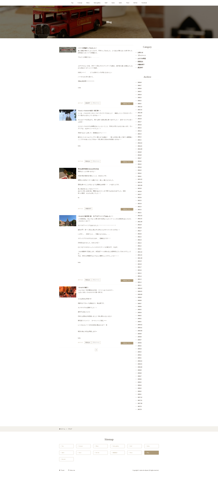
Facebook (144, 2)
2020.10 (140, 294)
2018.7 (139, 376)
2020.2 (139, 318)
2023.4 (139, 203)
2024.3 (139, 170)
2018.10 (140, 367)
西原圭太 (87, 161)
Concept (80, 2)
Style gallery (97, 2)
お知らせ (140, 52)
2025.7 (139, 121)
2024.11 (140, 146)
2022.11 (140, 218)
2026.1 (139, 103)
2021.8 (139, 264)
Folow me (72, 470)
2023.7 (139, 194)
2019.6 (139, 342)
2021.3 (139, 279)
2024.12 (140, 143)
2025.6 (139, 124)
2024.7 (139, 158)
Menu (87, 2)
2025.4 (139, 131)
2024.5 (139, 164)
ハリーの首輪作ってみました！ (87, 48)
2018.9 (139, 370)
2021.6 (139, 270)
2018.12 (140, 361)
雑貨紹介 (115, 452)
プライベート (96, 103)
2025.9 (139, 115)
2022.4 (139, 240)
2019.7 (139, 340)
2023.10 (140, 185)
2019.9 (139, 333)
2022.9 (139, 224)
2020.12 (140, 288)
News (130, 452)
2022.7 (139, 230)
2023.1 (139, 212)
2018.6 (139, 379)
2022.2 (139, 246)
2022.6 (139, 234)
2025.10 (140, 112)
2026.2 (139, 100)
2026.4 (139, 94)
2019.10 (140, 330)
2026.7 (139, 85)
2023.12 (140, 179)
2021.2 (139, 282)
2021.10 (140, 258)
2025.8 (139, 118)
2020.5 (139, 309)
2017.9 (139, 406)
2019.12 (140, 324)
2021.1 (139, 285)
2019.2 (139, 355)
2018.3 (139, 388)
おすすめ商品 (142, 58)
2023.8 (139, 191)
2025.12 (140, 106)
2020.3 (139, 315)
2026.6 (139, 88)
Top (72, 2)
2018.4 (139, 385)
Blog (147, 452)
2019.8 (139, 336)
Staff (106, 2)
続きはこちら (127, 103)
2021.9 (139, 261)
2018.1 (139, 394)
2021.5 (139, 273)
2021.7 (139, 267)
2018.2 (139, 391)
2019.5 (139, 346)
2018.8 (139, 373)
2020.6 (139, 306)
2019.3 (139, 352)
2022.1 (139, 249)
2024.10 (140, 149)
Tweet (62, 470)
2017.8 (139, 409)
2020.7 (139, 303)
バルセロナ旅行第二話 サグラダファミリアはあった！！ (95, 216)
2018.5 (139, 382)
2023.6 (139, 197)
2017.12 (140, 397)
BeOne (135, 2)
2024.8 (139, 155)
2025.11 (140, 109)
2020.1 (139, 321)
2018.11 (140, 364)
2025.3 (139, 134)
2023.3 (139, 206)
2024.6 (139, 161)
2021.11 (140, 255)
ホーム (63, 429)
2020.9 (139, 297)
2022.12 (140, 215)
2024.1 (139, 176)
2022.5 (139, 237)
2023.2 (139, 209)
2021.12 (140, 252)
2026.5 (139, 91)
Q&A (120, 2)
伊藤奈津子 (88, 208)
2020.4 (139, 312)
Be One (97, 452)
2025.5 (139, 128)
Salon (113, 2)
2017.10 (140, 403)
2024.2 (139, 173)
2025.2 (139, 137)
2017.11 (140, 400)
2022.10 (140, 221)
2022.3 (139, 243)
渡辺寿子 (87, 103)
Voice (127, 2)
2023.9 (139, 188)
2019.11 (140, 327)
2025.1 (139, 140)
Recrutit (63, 459)
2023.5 (139, 200)
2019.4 (139, 349)
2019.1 (139, 358)
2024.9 (139, 152)
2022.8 (139, 227)
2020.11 (140, 291)
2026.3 (139, 97)
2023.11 (140, 182)
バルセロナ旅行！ (83, 287)
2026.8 (139, 82)
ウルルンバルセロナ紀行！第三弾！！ (89, 110)
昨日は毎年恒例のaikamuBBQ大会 (88, 169)
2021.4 (139, 276)
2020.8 (139, 300)
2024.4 (139, 167)
